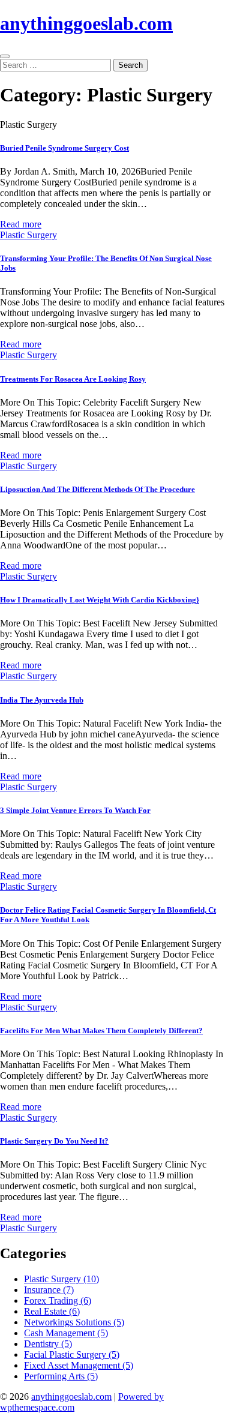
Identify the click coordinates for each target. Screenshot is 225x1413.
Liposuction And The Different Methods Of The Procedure (97, 489)
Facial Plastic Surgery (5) (71, 1354)
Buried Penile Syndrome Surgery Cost (64, 147)
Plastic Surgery (28, 235)
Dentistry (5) (48, 1344)
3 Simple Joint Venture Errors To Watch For (75, 810)
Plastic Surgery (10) (61, 1279)
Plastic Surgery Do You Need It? (54, 1140)
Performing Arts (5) (61, 1376)
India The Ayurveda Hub (41, 699)
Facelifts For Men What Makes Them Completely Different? (101, 1030)
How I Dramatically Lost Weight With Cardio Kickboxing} (99, 599)
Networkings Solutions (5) (74, 1322)
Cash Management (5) (66, 1333)
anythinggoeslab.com (86, 23)
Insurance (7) (49, 1290)
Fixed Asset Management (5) (78, 1365)
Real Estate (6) (52, 1311)
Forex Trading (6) (57, 1300)
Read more (20, 224)
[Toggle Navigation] (5, 56)
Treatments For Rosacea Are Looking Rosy (73, 378)
